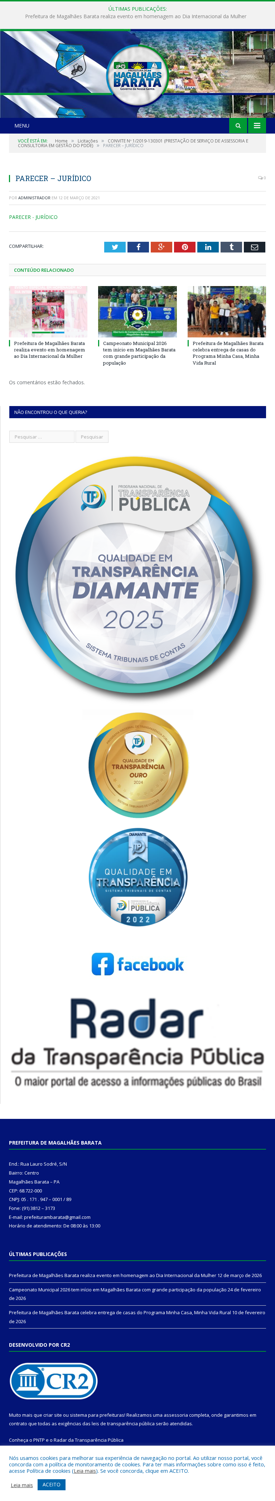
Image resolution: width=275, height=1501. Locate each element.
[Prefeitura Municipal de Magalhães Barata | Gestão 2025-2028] (137, 74)
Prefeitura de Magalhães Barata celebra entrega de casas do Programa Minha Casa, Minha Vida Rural (228, 353)
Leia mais (85, 1470)
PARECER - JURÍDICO (33, 217)
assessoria (176, 1415)
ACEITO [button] (52, 1484)
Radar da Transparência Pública (89, 1440)
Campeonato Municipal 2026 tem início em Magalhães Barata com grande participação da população (136, 16)
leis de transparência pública (123, 1423)
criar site (52, 1415)
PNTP (39, 1440)
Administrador (34, 197)
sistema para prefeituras (97, 1415)
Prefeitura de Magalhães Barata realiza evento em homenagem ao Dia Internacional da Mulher (49, 349)
